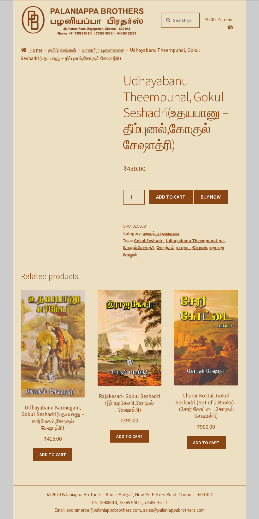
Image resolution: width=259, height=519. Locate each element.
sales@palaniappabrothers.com (174, 510)
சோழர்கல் (165, 247)
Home (36, 50)
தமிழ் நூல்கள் (62, 50)
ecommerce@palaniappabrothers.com (103, 510)
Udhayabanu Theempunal (191, 240)
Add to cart (170, 197)
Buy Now (211, 197)
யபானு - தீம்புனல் (192, 247)
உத (222, 240)
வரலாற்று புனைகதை (103, 50)
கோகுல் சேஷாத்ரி (138, 247)
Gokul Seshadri (149, 240)
